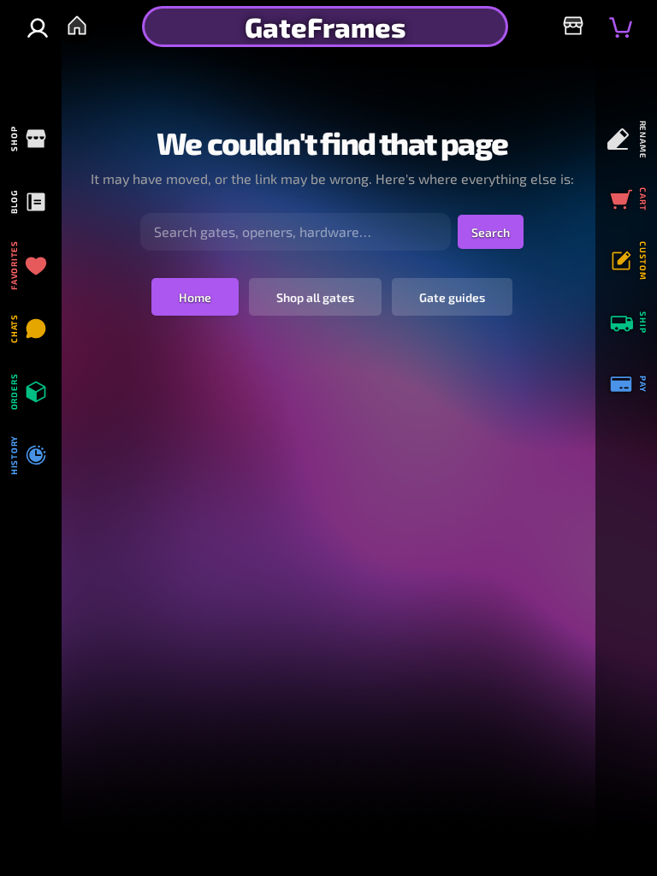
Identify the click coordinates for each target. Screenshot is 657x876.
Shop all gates (315, 297)
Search (490, 232)
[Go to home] (77, 26)
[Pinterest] (28, 522)
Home (195, 297)
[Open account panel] (37, 28)
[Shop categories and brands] (573, 26)
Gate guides (452, 297)
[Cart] (621, 27)
